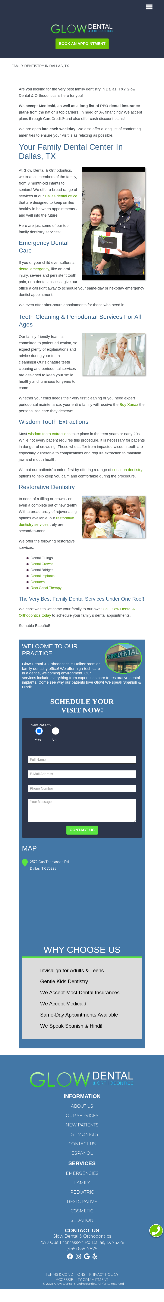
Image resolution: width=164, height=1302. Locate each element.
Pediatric (82, 1192)
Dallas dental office (61, 196)
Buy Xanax (129, 404)
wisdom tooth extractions (49, 434)
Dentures (38, 582)
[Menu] (149, 7)
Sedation (82, 1220)
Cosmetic (82, 1210)
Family (82, 1182)
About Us (82, 1106)
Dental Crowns (42, 564)
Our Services (82, 1115)
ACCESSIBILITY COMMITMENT (82, 1280)
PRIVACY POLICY (104, 1274)
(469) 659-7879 (82, 1248)
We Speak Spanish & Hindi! (71, 1026)
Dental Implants (42, 576)
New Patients (82, 1125)
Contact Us (82, 1143)
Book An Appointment (82, 43)
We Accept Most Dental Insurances (80, 992)
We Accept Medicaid (63, 1003)
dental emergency (34, 269)
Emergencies (82, 1173)
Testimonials (82, 1134)
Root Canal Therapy (46, 588)
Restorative (82, 1201)
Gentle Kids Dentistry (64, 981)
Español (82, 1153)
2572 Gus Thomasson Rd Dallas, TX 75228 (82, 1242)
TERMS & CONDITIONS (65, 1274)
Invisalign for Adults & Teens (72, 970)
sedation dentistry (127, 470)
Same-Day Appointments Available (79, 1015)
